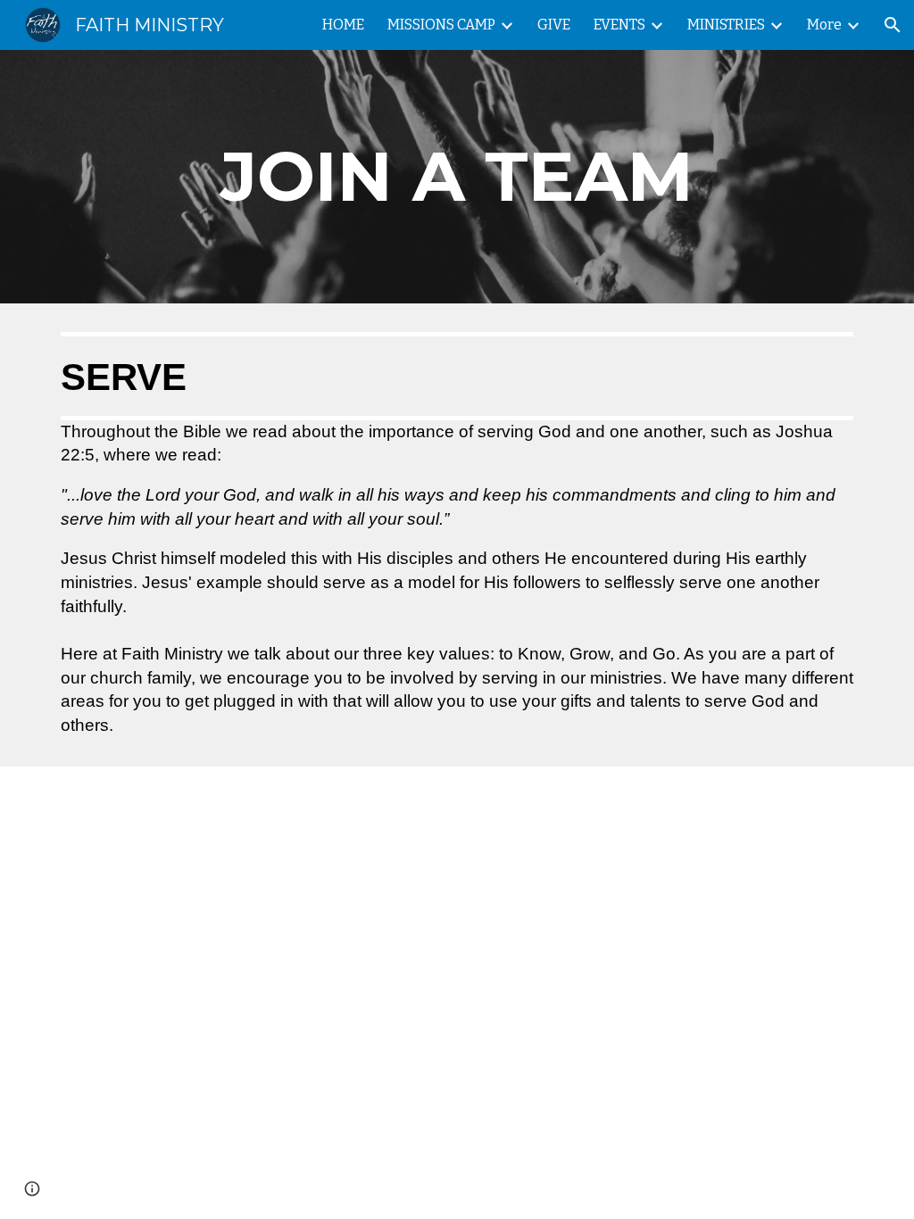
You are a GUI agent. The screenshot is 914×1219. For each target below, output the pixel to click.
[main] (456, 176)
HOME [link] (343, 24)
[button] (892, 25)
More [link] (824, 24)
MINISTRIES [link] (726, 24)
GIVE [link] (553, 24)
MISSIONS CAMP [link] (441, 24)
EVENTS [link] (619, 24)
